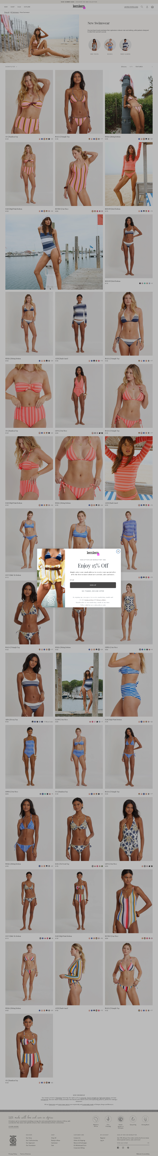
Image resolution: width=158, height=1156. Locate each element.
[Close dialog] (118, 551)
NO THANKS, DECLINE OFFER (93, 591)
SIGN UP (93, 585)
